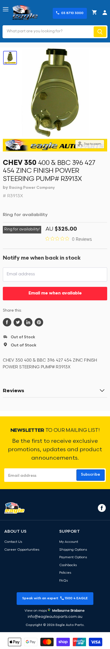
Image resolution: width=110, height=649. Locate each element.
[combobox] (48, 31)
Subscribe (90, 474)
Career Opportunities (21, 550)
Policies (65, 573)
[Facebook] (101, 507)
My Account (68, 542)
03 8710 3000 (72, 13)
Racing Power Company (32, 188)
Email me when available (55, 293)
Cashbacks (68, 565)
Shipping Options (73, 550)
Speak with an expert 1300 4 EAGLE (55, 598)
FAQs (63, 580)
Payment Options (73, 557)
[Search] (100, 31)
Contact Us (13, 542)
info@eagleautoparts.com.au (55, 617)
